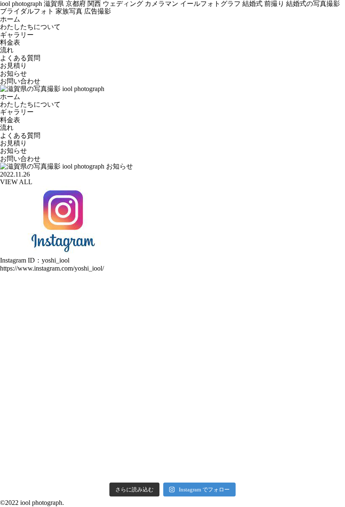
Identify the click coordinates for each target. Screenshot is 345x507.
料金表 (10, 42)
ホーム (10, 19)
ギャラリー (17, 34)
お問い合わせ (20, 81)
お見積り (13, 65)
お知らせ (13, 73)
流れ (6, 50)
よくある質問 (20, 58)
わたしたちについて (30, 26)
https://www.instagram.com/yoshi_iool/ (52, 268)
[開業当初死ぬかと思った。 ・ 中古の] (33, 336)
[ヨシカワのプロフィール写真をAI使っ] (102, 456)
